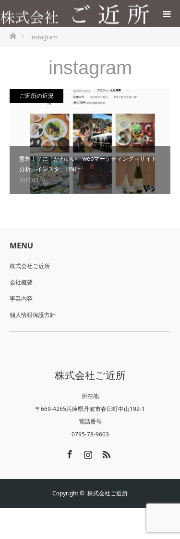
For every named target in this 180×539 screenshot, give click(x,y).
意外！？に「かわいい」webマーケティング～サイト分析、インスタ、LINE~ (88, 163)
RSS (105, 452)
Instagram (87, 452)
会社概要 (21, 282)
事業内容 (21, 298)
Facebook (68, 452)
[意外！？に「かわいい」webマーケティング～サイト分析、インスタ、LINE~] (90, 141)
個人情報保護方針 (33, 315)
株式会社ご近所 (30, 266)
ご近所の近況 (36, 96)
